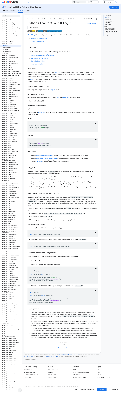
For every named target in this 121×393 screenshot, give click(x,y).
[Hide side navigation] (19, 390)
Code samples (76, 374)
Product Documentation (37, 41)
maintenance (65, 97)
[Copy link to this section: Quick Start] (39, 48)
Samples (29, 10)
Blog (98, 369)
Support (50, 372)
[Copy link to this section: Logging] (36, 168)
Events (98, 372)
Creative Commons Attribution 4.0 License (69, 354)
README (39, 161)
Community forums (53, 369)
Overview (4, 10)
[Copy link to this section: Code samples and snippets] (50, 86)
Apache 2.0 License (28, 356)
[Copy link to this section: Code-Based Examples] (42, 261)
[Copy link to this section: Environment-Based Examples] (47, 225)
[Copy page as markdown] (75, 23)
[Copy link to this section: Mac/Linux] (35, 119)
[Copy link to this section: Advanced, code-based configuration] (57, 253)
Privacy (35, 386)
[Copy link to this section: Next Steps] (37, 152)
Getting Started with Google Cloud (81, 372)
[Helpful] (94, 19)
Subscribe (102, 389)
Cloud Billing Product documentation (46, 158)
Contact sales (27, 377)
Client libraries (35, 7)
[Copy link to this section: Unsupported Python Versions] (47, 106)
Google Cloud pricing (29, 372)
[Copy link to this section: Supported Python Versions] (45, 94)
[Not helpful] (96, 19)
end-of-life (41, 112)
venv (56, 72)
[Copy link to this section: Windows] (34, 135)
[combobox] (80, 1)
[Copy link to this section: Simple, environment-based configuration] (60, 194)
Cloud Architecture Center (79, 377)
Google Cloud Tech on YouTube (105, 380)
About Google (27, 386)
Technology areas (28, 2)
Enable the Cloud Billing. (38, 61)
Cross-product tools (44, 2)
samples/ (52, 90)
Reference (21, 10)
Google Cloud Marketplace (31, 374)
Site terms (41, 386)
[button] (10, 44)
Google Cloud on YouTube (103, 377)
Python (24, 7)
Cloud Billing (31, 35)
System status (52, 377)
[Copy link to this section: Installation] (37, 69)
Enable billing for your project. (39, 58)
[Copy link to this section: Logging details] (40, 309)
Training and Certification (79, 380)
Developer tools (46, 18)
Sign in (117, 2)
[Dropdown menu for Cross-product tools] (52, 2)
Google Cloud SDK (12, 7)
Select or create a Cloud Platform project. (42, 55)
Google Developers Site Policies (50, 356)
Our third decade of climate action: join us (67, 386)
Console (95, 2)
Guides (12, 10)
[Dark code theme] (95, 123)
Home (28, 18)
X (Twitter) (99, 374)
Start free (114, 7)
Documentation (36, 18)
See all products (28, 369)
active (57, 97)
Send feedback (91, 23)
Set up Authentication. (37, 64)
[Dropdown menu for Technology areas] (35, 2)
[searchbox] (11, 16)
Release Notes (52, 374)
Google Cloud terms (50, 386)
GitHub (74, 369)
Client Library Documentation (39, 38)
